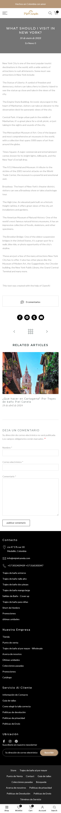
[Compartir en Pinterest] (27, 317)
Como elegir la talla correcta (16, 706)
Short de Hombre (11, 607)
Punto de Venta (15, 776)
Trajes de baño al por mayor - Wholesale (22, 648)
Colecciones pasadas (13, 665)
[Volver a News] (30, 331)
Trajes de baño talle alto (14, 578)
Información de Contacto (15, 694)
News (31, 43)
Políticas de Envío (11, 723)
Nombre (7, 447)
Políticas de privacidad (13, 718)
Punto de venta (10, 642)
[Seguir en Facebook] (3, 741)
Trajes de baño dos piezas (15, 584)
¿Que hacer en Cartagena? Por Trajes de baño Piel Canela (29, 400)
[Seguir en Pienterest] (16, 741)
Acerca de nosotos (12, 654)
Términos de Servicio (30, 799)
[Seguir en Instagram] (10, 741)
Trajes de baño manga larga (16, 590)
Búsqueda (41, 782)
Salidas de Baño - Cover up (15, 596)
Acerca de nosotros (16, 787)
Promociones (9, 613)
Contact (30, 776)
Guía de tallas (44, 776)
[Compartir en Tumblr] (34, 317)
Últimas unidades (11, 659)
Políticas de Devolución (18, 793)
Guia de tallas (9, 700)
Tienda (6, 636)
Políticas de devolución (14, 712)
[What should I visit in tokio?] (47, 331)
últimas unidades (11, 619)
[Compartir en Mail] (41, 317)
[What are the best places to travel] (14, 331)
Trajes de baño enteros (14, 573)
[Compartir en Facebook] (20, 317)
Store (13, 770)
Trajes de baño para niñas (15, 602)
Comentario (9, 476)
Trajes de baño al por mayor (33, 770)
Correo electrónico (12, 462)
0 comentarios (33, 302)
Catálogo (7, 677)
